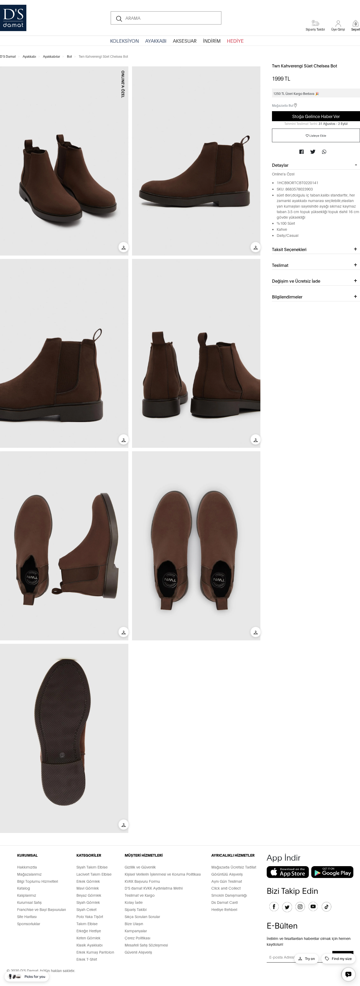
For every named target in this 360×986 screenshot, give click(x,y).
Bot (69, 56)
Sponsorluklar (28, 923)
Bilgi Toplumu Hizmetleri (37, 881)
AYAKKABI (156, 40)
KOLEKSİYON (124, 40)
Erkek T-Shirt (86, 959)
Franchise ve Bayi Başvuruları (41, 909)
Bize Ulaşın (134, 923)
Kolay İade (134, 902)
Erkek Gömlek (88, 881)
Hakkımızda (27, 866)
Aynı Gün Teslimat (226, 881)
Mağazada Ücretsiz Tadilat (233, 866)
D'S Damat (8, 56)
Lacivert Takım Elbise (93, 873)
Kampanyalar (136, 930)
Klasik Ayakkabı (89, 944)
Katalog (23, 887)
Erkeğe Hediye (88, 930)
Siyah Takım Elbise (92, 866)
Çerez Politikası (137, 937)
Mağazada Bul (282, 105)
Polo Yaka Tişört (89, 916)
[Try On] (123, 247)
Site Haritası (27, 916)
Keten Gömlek (88, 937)
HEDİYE (235, 40)
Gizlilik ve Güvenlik (140, 866)
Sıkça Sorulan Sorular (142, 916)
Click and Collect (226, 887)
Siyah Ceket (86, 909)
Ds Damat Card (224, 902)
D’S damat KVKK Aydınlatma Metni (154, 887)
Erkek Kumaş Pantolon (95, 951)
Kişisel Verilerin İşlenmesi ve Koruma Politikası (163, 873)
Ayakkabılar (51, 56)
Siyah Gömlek (88, 902)
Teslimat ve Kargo (140, 894)
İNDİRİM (212, 40)
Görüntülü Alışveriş (227, 873)
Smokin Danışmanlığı (229, 894)
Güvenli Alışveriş (138, 951)
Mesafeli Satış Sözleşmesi (146, 944)
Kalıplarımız (26, 894)
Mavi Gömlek (87, 887)
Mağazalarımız (29, 873)
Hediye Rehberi (224, 909)
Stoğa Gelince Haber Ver (316, 116)
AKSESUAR (185, 40)
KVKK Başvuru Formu (142, 881)
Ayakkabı (29, 56)
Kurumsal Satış (29, 902)
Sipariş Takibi (136, 909)
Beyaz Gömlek (88, 894)
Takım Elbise (87, 923)
